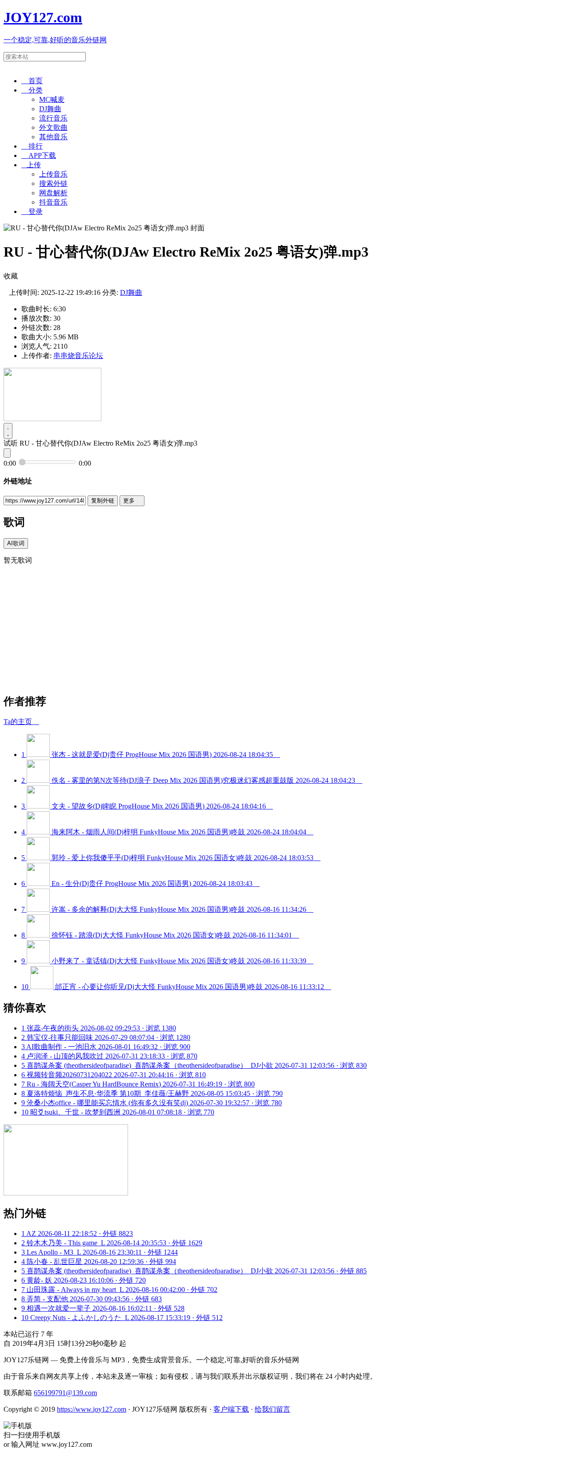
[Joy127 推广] (52, 419)
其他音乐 (53, 137)
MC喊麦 (51, 99)
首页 (32, 81)
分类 (32, 90)
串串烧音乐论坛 (78, 355)
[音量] (7, 453)
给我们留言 (272, 1409)
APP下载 (38, 155)
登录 (32, 211)
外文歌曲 (53, 127)
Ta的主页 (21, 721)
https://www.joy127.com (91, 1409)
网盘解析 (53, 193)
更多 (132, 500)
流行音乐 (53, 118)
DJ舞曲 (50, 109)
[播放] (8, 431)
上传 (31, 165)
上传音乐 (53, 174)
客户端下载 (231, 1409)
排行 (32, 146)
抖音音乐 (53, 202)
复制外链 (102, 500)
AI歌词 (15, 543)
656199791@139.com (65, 1393)
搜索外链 (53, 183)
